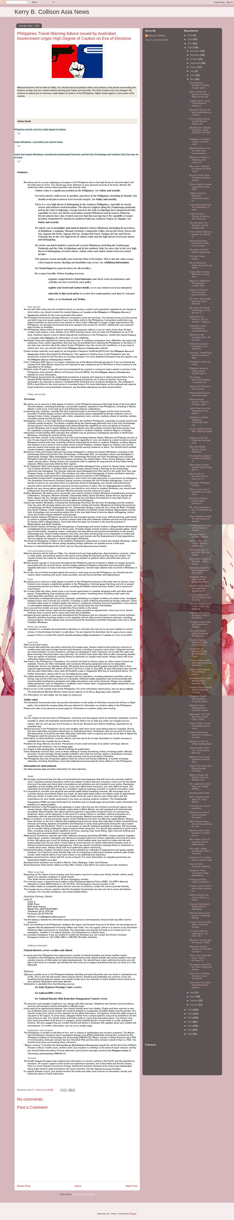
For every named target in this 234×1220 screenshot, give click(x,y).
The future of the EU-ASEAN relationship (199, 251)
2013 (190, 1018)
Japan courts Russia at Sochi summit (200, 387)
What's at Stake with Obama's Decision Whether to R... (198, 777)
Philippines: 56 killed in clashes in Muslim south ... (199, 141)
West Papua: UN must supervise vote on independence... (199, 842)
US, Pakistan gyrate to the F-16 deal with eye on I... (200, 509)
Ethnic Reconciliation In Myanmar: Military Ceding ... (200, 561)
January (194, 1004)
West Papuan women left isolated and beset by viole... (200, 824)
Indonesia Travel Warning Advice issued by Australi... (199, 707)
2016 (190, 47)
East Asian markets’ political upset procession (198, 501)
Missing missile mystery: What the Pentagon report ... (199, 401)
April (192, 992)
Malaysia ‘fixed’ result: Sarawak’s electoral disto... (199, 759)
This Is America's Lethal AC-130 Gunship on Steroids (200, 519)
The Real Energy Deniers (197, 257)
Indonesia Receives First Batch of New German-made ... (199, 243)
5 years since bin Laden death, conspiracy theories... (200, 924)
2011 (190, 1026)
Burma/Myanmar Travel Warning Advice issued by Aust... (200, 680)
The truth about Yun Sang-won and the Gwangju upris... (198, 225)
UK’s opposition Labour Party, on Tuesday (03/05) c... (200, 786)
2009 (190, 1034)
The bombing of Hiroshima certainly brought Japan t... (199, 85)
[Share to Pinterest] (73, 1090)
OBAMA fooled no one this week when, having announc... (199, 150)
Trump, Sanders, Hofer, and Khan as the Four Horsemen (200, 662)
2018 (190, 39)
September (195, 63)
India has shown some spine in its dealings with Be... (199, 915)
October (194, 59)
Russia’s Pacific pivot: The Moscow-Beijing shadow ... (199, 177)
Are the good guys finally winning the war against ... (200, 265)
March (193, 996)
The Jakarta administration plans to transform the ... (199, 379)
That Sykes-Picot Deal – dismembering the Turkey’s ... (200, 985)
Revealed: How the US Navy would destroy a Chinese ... (200, 112)
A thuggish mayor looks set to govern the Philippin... (200, 624)
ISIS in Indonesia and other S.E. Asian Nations (199, 799)
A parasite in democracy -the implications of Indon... (200, 207)
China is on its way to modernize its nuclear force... (200, 491)
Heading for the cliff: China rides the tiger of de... (199, 440)
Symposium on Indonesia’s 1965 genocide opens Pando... (198, 653)
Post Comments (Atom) (84, 1194)
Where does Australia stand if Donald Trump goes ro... (200, 467)
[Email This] (61, 1090)
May (192, 79)
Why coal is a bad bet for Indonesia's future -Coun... (200, 168)
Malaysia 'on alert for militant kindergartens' (200, 742)
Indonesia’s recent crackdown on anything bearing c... (199, 328)
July (192, 71)
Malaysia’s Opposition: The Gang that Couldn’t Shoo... (199, 283)
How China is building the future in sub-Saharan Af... (199, 976)
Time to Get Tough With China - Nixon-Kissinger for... (200, 958)
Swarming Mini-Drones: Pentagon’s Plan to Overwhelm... (200, 615)
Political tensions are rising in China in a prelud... (199, 897)
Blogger (132, 1214)
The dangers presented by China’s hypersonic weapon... (200, 967)
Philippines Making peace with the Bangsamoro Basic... (200, 579)
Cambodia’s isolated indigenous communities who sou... (198, 421)
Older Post (131, 1186)
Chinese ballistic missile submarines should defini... (200, 186)
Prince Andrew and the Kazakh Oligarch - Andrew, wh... (199, 121)
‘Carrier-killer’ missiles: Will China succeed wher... (199, 274)
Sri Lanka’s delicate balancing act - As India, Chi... (198, 933)
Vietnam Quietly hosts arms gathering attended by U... (199, 588)
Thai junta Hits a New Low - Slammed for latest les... (199, 750)
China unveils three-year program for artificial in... (200, 234)
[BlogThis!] (64, 1090)
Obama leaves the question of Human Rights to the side (199, 94)
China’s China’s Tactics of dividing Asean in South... (200, 725)
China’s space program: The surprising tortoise (200, 672)
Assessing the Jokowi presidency (199, 807)
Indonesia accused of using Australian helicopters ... (199, 814)
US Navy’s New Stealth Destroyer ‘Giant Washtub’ (200, 301)
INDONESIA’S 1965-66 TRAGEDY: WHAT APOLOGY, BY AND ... (199, 131)
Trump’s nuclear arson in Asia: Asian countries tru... (200, 888)
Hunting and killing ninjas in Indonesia (199, 880)
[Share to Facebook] (70, 1090)
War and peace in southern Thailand (198, 535)
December (195, 51)
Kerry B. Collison (156, 35)
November (195, 55)
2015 (190, 1010)
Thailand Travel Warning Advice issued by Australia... (200, 690)
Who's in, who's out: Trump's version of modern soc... (199, 543)
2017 (190, 43)
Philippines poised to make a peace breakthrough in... (198, 370)
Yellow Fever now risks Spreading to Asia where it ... (199, 410)
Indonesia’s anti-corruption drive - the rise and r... (200, 337)
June (192, 75)
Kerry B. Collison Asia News (51, 11)
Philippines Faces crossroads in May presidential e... (199, 873)
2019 (190, 35)
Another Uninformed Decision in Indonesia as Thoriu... (200, 735)
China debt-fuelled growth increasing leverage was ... (198, 633)
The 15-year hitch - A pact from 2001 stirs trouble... (199, 552)
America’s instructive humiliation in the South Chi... (199, 346)
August (193, 67)
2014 (190, 1014)
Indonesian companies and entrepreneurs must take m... (199, 570)
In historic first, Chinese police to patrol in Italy (200, 858)
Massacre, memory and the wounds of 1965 (200, 941)
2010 (190, 1030)
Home (77, 1186)
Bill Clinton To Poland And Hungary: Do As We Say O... (199, 310)
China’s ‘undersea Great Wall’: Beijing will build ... (200, 431)
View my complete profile (156, 40)
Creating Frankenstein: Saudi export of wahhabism (199, 906)
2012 (190, 1022)
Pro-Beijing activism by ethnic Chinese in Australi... (200, 527)
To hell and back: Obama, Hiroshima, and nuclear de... (199, 216)
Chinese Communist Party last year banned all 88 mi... (199, 292)
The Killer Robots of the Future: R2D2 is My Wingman (200, 606)
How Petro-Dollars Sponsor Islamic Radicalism (198, 449)
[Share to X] (67, 1090)
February (194, 1000)
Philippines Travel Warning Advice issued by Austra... (199, 698)
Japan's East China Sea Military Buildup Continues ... (200, 768)
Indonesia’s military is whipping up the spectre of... (199, 159)
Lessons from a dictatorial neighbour (199, 865)
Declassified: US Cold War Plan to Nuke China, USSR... (199, 716)
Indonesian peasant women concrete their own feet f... (200, 949)
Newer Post (23, 1186)
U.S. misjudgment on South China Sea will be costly (200, 597)
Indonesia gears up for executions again (199, 394)
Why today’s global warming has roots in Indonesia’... (200, 851)
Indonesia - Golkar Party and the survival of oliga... (200, 355)
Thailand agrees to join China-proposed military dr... (199, 103)
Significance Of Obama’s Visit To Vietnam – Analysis (199, 319)
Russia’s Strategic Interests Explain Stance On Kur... (198, 642)
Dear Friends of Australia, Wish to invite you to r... (198, 476)
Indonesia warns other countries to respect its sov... (199, 833)
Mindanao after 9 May (199, 793)
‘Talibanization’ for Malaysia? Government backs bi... (199, 197)
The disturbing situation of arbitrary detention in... (200, 458)
